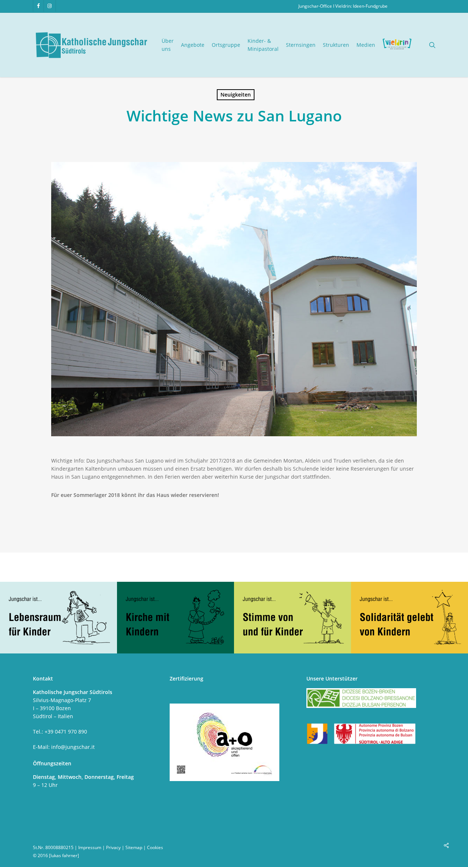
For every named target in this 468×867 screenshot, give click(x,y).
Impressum (89, 847)
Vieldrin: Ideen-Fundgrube (361, 6)
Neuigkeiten (235, 94)
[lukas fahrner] (64, 855)
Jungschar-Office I (316, 6)
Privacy (113, 847)
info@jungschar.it (73, 746)
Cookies (155, 847)
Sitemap (133, 847)
